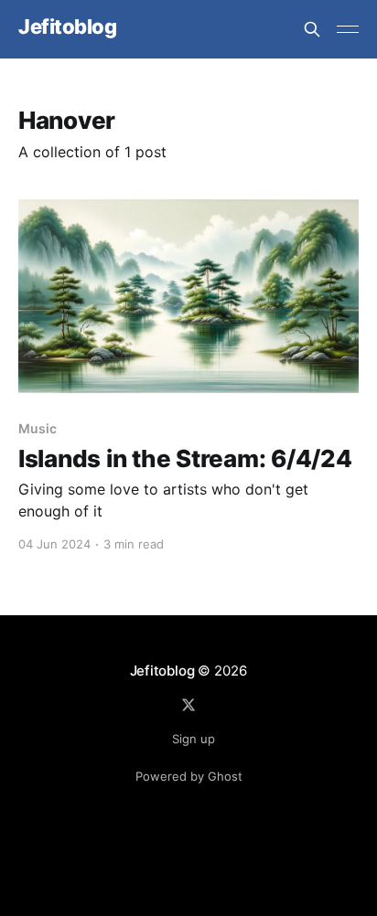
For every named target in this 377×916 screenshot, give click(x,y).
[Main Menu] (347, 29)
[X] (188, 705)
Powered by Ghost (188, 776)
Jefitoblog (67, 27)
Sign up (193, 738)
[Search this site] (312, 29)
